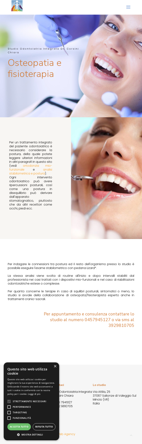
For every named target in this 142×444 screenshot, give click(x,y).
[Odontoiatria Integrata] (17, 7)
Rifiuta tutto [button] (44, 426)
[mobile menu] (128, 7)
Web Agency (66, 434)
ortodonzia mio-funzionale (30, 168)
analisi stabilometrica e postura (30, 171)
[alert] (31, 401)
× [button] (55, 366)
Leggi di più (34, 394)
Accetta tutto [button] (19, 426)
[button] (31, 435)
